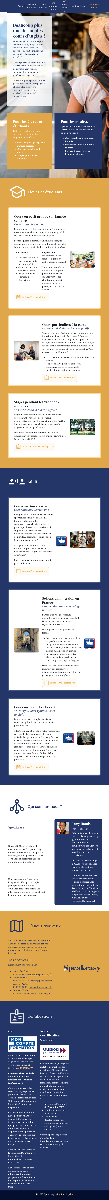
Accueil (21, 6)
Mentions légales (64, 1194)
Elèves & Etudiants (32, 6)
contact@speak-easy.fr (40, 974)
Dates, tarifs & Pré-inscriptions (37, 446)
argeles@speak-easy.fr (40, 987)
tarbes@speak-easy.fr (39, 993)
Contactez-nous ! (93, 6)
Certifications (78, 6)
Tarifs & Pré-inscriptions (34, 297)
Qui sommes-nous (53, 5)
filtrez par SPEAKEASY (20, 1068)
